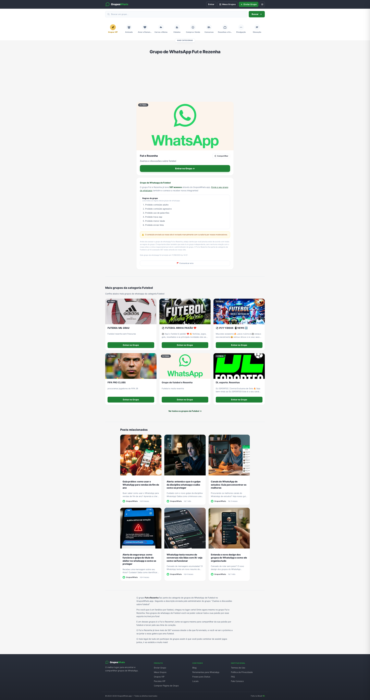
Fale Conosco (237, 681)
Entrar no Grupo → (185, 168)
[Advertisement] (185, 78)
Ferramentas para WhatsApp (205, 672)
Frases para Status (201, 676)
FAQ (233, 676)
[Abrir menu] (262, 4)
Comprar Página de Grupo (166, 685)
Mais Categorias (185, 40)
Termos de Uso (238, 667)
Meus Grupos (160, 672)
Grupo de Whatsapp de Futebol (155, 182)
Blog (194, 667)
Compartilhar (222, 156)
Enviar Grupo (160, 667)
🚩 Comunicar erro (185, 263)
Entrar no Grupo (131, 345)
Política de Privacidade (242, 672)
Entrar (211, 4)
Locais (195, 681)
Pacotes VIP (159, 681)
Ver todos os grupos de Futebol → (185, 411)
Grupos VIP (159, 676)
